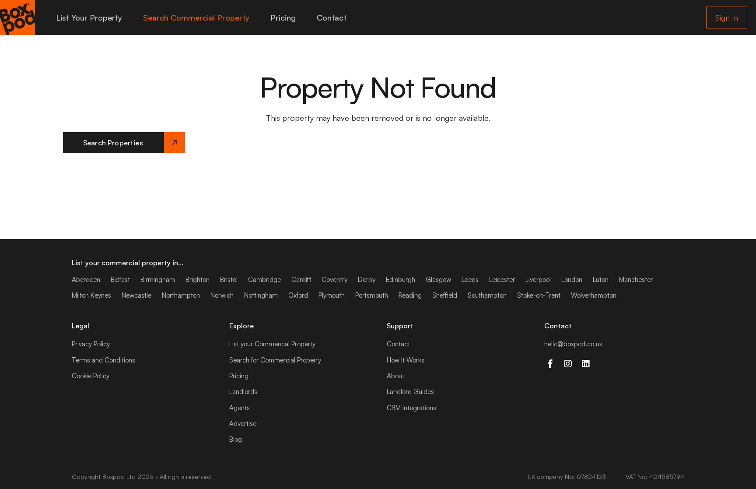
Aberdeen (86, 279)
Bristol (229, 279)
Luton (601, 279)
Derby (366, 279)
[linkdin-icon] (585, 363)
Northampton (181, 295)
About (395, 376)
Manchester (636, 279)
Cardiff (301, 279)
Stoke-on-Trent (538, 295)
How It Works (405, 360)
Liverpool (538, 279)
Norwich (222, 295)
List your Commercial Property (272, 344)
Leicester (502, 279)
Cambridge (264, 279)
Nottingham (261, 295)
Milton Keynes (91, 295)
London (571, 279)
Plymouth (331, 295)
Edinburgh (400, 279)
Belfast (120, 279)
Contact (331, 17)
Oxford (298, 295)
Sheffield (444, 295)
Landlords (243, 391)
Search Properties (113, 142)
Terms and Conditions (103, 360)
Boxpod (113, 476)
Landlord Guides (410, 391)
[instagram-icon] (567, 363)
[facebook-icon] (549, 363)
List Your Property (89, 17)
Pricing (283, 17)
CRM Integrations (411, 408)
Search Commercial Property (196, 17)
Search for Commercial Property (275, 360)
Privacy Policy (91, 344)
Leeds (470, 279)
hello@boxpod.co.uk (573, 344)
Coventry (334, 279)
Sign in (726, 17)
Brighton (198, 279)
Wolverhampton (593, 295)
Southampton (487, 295)
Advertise (242, 423)
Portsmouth (371, 295)
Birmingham (157, 279)
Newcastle (136, 295)
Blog (235, 439)
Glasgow (438, 279)
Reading (410, 295)
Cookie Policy (90, 376)
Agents (239, 408)
